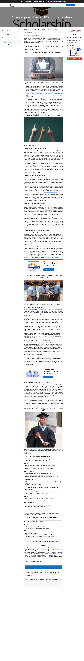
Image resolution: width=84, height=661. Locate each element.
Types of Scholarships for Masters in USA (10, 37)
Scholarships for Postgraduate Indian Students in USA (9, 45)
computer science (48, 192)
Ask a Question (48, 377)
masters (33, 143)
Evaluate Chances (49, 269)
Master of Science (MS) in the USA (37, 449)
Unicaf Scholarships (35, 35)
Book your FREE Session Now (74, 58)
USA (25, 35)
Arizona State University (46, 93)
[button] (58, 1)
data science (54, 192)
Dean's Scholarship (40, 309)
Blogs (27, 29)
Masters (31, 29)
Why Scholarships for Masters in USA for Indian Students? (10, 33)
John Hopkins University (35, 93)
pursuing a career (31, 210)
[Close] (83, 1)
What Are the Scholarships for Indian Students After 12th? (10, 41)
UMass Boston (53, 342)
